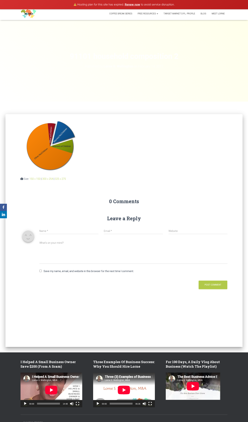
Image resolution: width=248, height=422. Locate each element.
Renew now (132, 4)
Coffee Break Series (120, 13)
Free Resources (147, 13)
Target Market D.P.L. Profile (179, 13)
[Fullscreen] (77, 403)
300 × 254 (47, 178)
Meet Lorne (218, 13)
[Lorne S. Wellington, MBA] (28, 13)
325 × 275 (60, 178)
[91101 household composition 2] (50, 146)
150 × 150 (34, 178)
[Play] (25, 403)
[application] (51, 390)
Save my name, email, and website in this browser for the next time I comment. (89, 271)
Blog (203, 13)
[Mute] (72, 403)
